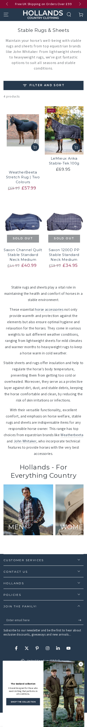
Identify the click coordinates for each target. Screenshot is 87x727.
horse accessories (49, 309)
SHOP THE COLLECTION (23, 701)
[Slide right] (80, 4)
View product (35, 147)
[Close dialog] (80, 664)
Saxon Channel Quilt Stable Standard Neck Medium (23, 255)
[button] (69, 14)
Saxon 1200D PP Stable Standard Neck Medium (64, 255)
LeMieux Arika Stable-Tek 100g (64, 160)
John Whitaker (25, 441)
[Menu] (6, 14)
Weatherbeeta (72, 435)
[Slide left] (7, 4)
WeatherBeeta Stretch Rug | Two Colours (23, 177)
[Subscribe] (81, 620)
